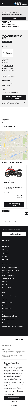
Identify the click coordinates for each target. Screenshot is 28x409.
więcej (12, 182)
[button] (2, 3)
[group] (14, 187)
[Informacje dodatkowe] (21, 187)
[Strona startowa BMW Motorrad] (20, 3)
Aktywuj (14, 150)
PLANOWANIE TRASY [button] (10, 127)
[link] (14, 66)
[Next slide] (8, 211)
